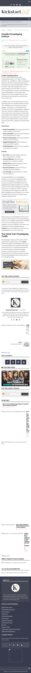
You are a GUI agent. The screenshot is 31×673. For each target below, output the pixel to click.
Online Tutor (5, 614)
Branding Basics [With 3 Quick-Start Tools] (11, 21)
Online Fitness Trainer (7, 622)
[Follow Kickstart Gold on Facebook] (11, 319)
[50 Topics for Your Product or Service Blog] (15, 443)
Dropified (4, 228)
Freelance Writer (6, 627)
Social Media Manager (7, 616)
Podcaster (4, 625)
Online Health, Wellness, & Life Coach (11, 629)
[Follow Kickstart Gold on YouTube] (16, 319)
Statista (24, 241)
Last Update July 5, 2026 (8, 407)
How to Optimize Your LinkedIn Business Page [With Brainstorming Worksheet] (27, 422)
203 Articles (22, 310)
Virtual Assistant (5, 612)
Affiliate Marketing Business (8, 631)
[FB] (11, 4)
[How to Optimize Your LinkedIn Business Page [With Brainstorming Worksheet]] (13, 411)
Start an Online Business (10, 604)
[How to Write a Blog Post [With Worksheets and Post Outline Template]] (8, 525)
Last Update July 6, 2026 (26, 550)
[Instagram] (14, 4)
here (3, 293)
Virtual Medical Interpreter (8, 609)
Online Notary (5, 618)
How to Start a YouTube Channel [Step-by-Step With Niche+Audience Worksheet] (16, 404)
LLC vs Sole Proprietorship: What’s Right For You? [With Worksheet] (14, 25)
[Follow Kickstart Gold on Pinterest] (19, 319)
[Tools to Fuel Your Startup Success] (6, 352)
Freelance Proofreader (7, 620)
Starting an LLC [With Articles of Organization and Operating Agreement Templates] (26, 540)
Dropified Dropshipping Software (10, 75)
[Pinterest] (17, 4)
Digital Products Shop (7, 607)
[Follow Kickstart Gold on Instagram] (13, 319)
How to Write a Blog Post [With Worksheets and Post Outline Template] (22, 526)
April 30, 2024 (6, 40)
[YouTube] (20, 4)
